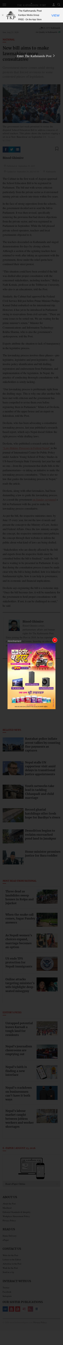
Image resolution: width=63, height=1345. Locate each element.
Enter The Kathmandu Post (34, 56)
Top (59, 1332)
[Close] (3, 15)
